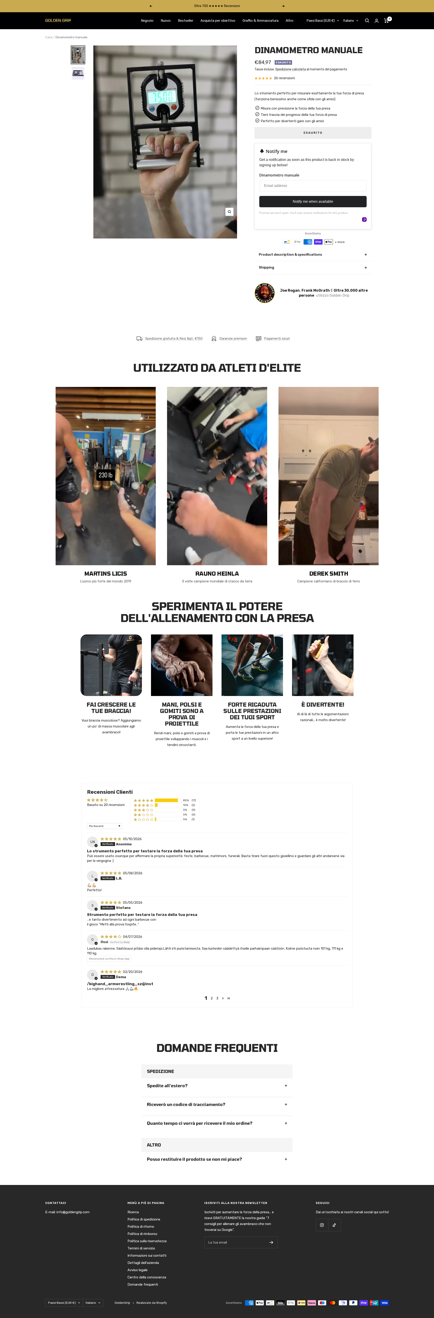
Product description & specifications (313, 254)
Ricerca (133, 1212)
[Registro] (271, 1242)
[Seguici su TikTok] (334, 1225)
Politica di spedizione (143, 1219)
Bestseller (185, 21)
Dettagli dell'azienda (143, 1263)
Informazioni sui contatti (146, 1256)
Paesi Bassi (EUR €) (321, 21)
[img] (111, 839)
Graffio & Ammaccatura (260, 21)
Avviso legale (137, 1270)
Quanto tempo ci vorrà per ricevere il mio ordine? (199, 1123)
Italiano (348, 21)
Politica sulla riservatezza (147, 1241)
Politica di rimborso (142, 1234)
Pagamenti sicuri (277, 338)
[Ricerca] (367, 21)
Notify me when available (313, 201)
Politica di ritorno (140, 1227)
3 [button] (217, 998)
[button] (143, 800)
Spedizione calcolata (290, 69)
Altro (289, 21)
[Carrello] (386, 20)
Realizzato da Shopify (152, 1302)
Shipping (313, 267)
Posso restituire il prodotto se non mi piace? (194, 1159)
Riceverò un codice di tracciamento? (186, 1104)
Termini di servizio (141, 1248)
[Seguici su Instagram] (322, 1225)
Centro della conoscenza (146, 1277)
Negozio (147, 21)
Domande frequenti (142, 1284)
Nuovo (166, 21)
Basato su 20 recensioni (106, 805)
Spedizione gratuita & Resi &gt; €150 (174, 338)
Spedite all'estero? (167, 1085)
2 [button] (212, 998)
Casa (48, 37)
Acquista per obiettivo (217, 21)
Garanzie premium (233, 338)
